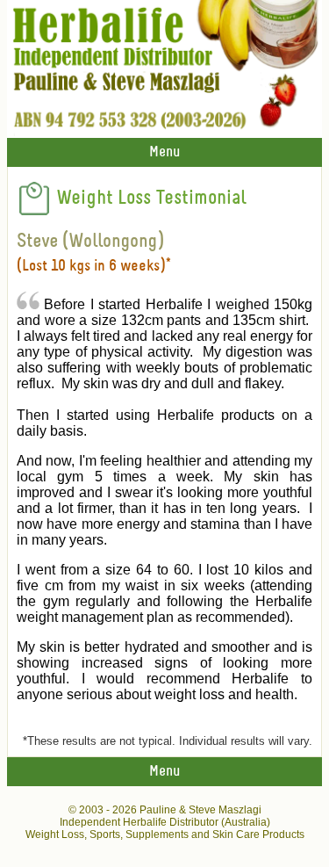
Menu (164, 152)
